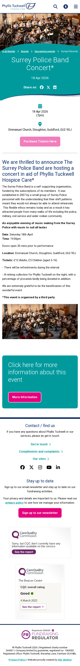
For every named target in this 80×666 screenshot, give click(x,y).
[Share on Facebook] (42, 87)
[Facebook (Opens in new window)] (22, 467)
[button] (55, 6)
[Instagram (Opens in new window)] (40, 467)
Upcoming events (45, 51)
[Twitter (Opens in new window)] (31, 467)
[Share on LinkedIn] (55, 87)
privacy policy (14, 502)
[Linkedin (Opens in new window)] (58, 467)
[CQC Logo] (24, 537)
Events (25, 51)
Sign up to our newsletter (40, 513)
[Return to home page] (19, 6)
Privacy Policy (17, 659)
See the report (24, 551)
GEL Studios (65, 659)
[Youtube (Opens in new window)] (49, 467)
